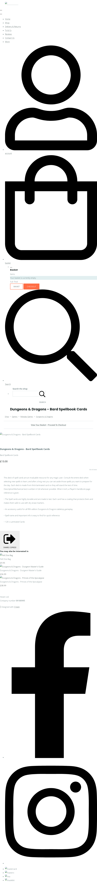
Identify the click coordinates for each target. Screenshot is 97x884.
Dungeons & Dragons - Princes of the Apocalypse (21, 581)
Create (17, 607)
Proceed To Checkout (57, 425)
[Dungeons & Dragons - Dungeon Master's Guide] (21, 566)
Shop (7, 23)
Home (7, 19)
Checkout (31, 286)
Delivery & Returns (13, 26)
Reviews (8, 34)
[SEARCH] (42, 394)
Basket (17, 286)
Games (14, 416)
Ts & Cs (8, 30)
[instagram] (51, 863)
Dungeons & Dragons (44, 416)
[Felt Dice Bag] (6, 555)
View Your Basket (38, 425)
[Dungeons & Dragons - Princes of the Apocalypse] (22, 578)
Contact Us (9, 38)
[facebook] (51, 757)
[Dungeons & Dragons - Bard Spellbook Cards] (4, 442)
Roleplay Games (26, 416)
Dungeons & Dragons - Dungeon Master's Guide (20, 570)
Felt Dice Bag (5, 559)
